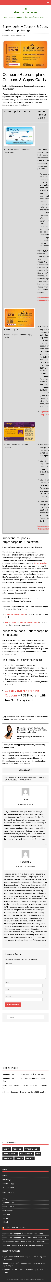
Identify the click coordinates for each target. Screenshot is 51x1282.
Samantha (25, 861)
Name (7, 982)
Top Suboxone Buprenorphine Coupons (22, 622)
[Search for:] (25, 1017)
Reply (45, 844)
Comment (8, 964)
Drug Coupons (26, 1154)
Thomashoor (7, 1263)
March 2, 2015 (9, 35)
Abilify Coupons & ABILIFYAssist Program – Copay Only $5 (23, 1241)
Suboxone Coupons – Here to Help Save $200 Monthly (24, 1092)
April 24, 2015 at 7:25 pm (25, 804)
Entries (6, 1179)
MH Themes (39, 1279)
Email (7, 989)
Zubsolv (19, 1158)
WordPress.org (8, 1187)
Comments (8, 1183)
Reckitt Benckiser (40, 563)
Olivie (25, 799)
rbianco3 (21, 35)
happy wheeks (8, 1257)
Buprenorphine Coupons (15, 614)
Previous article (25, 770)
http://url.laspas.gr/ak (12, 901)
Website (8, 997)
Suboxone (8, 1158)
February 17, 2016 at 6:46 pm (25, 866)
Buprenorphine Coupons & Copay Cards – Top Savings (24, 1074)
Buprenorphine (10, 1154)
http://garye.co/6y (38, 839)
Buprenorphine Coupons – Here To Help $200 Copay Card (24, 1237)
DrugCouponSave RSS (15, 1228)
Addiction (17, 1149)
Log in (4, 1175)
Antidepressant (31, 1149)
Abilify (6, 1149)
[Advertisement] (21, 1042)
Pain (38, 1154)
